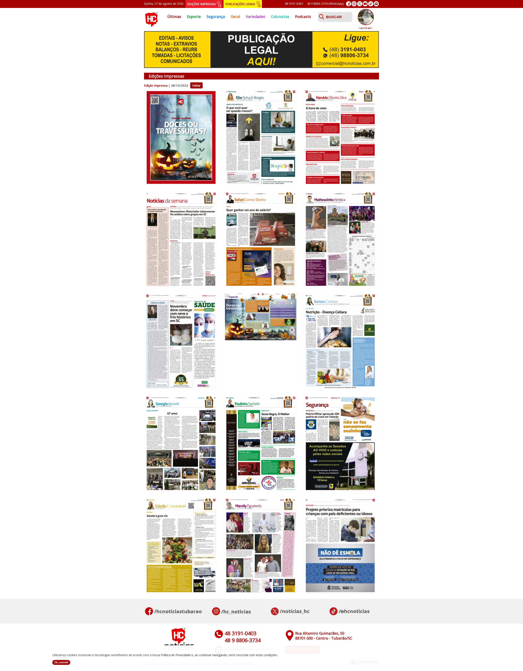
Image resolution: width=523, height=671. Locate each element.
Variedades (255, 16)
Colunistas (280, 16)
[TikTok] (370, 4)
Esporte (194, 16)
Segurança (216, 16)
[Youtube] (365, 4)
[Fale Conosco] (376, 4)
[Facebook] (348, 4)
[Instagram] (354, 4)
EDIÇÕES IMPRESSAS (201, 4)
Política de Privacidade (176, 655)
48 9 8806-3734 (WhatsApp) (325, 4)
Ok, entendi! (61, 662)
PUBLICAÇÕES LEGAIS (240, 4)
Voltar (196, 85)
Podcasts (303, 16)
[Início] (151, 25)
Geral (235, 16)
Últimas (174, 16)
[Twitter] (359, 4)
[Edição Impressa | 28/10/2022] (181, 185)
